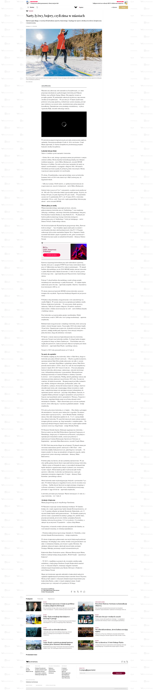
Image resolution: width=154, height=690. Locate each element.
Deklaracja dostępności (41, 674)
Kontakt (28, 669)
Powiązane (29, 599)
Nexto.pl (64, 671)
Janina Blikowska (46, 85)
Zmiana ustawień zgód (41, 669)
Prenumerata (52, 671)
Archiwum (51, 673)
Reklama (51, 668)
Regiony (31, 11)
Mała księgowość (66, 673)
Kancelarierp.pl (65, 674)
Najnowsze (51, 599)
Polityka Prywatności (40, 668)
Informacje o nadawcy (40, 673)
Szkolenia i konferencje (32, 682)
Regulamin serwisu (40, 671)
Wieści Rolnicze (66, 676)
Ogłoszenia (51, 669)
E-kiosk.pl (64, 668)
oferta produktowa (51, 685)
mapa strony (29, 685)
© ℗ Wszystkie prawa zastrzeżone (50, 590)
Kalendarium (39, 685)
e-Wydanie (114, 7)
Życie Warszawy (66, 677)
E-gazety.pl (64, 669)
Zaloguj (123, 7)
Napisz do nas (29, 671)
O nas (27, 668)
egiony (81, 7)
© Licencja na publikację (47, 588)
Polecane (40, 599)
